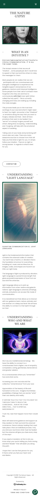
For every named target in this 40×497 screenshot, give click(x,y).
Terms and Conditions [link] (20, 492)
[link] (36, 4)
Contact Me (11, 164)
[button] (4, 4)
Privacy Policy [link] (20, 490)
